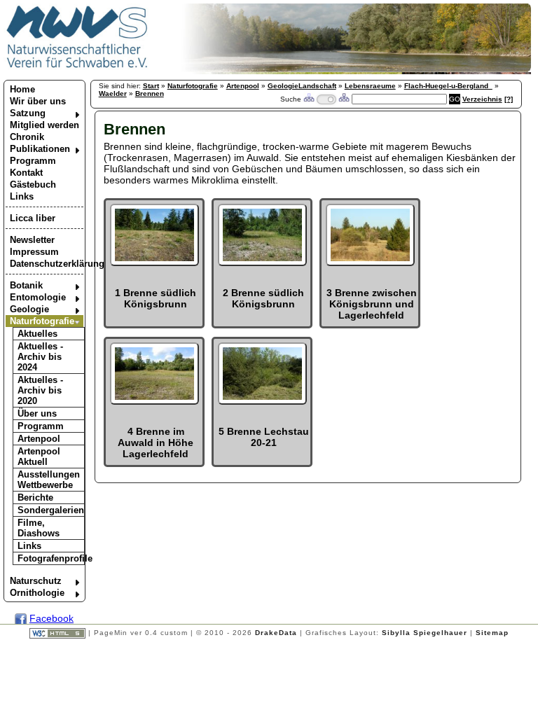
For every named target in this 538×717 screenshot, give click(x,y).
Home (22, 89)
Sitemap (492, 632)
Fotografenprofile (51, 558)
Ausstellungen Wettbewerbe (49, 479)
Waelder (113, 93)
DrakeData (276, 632)
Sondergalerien (51, 510)
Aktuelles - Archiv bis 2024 (40, 357)
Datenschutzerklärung (46, 263)
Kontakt (26, 172)
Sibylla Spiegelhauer (424, 632)
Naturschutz (36, 581)
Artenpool (39, 438)
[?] (508, 99)
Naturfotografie (42, 321)
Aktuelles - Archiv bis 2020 (40, 390)
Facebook (51, 618)
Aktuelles (37, 333)
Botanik (26, 285)
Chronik (27, 137)
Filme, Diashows (39, 527)
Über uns (37, 413)
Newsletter (32, 240)
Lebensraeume (370, 86)
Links (22, 196)
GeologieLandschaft (302, 86)
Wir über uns (38, 101)
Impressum (34, 251)
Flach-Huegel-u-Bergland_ (448, 86)
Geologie (29, 309)
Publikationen (40, 149)
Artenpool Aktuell (39, 456)
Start (151, 86)
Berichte (35, 497)
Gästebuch (33, 184)
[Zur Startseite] (77, 67)
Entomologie (38, 297)
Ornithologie (37, 592)
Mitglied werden (44, 125)
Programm (33, 160)
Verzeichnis (482, 99)
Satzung (28, 113)
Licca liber (32, 218)
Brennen (149, 93)
